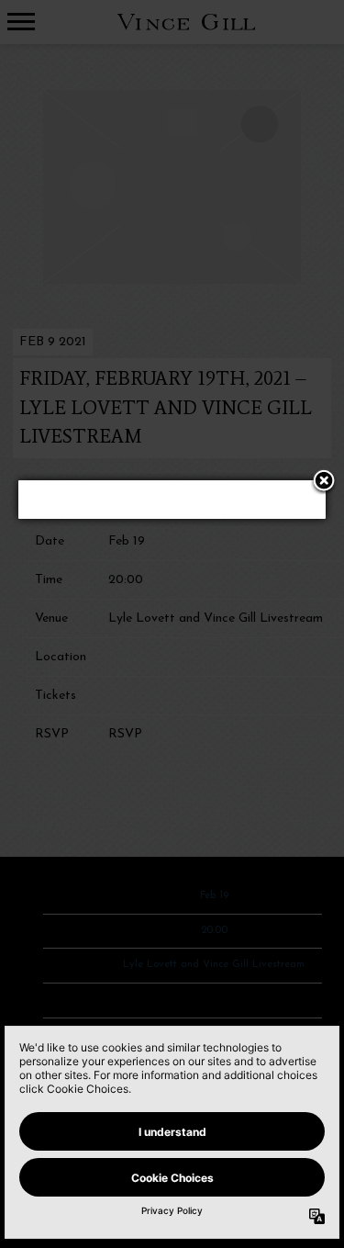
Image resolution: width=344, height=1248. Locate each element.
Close (324, 482)
